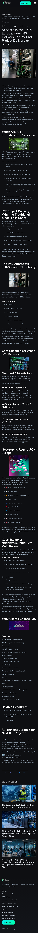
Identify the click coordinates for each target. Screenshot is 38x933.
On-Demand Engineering (10, 906)
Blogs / (8, 14)
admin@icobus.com (8, 912)
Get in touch (25, 3)
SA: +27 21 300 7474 (8, 918)
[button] (35, 3)
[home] (6, 3)
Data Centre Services (9, 903)
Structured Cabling (8, 894)
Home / (4, 14)
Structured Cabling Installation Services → (18, 710)
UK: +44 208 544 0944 (8, 915)
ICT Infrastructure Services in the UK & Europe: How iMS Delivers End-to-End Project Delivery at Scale (18, 17)
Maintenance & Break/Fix (10, 900)
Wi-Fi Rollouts (6, 897)
